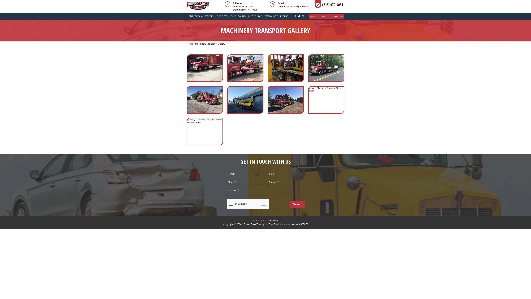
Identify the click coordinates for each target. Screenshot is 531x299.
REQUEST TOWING (318, 16)
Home (190, 43)
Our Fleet (222, 16)
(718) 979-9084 (332, 4)
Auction (252, 16)
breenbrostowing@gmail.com (293, 6)
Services (209, 16)
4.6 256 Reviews (266, 220)
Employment (271, 16)
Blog (233, 16)
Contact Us (337, 16)
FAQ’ (260, 16)
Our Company (196, 16)
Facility (242, 16)
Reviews (284, 16)
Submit (297, 204)
